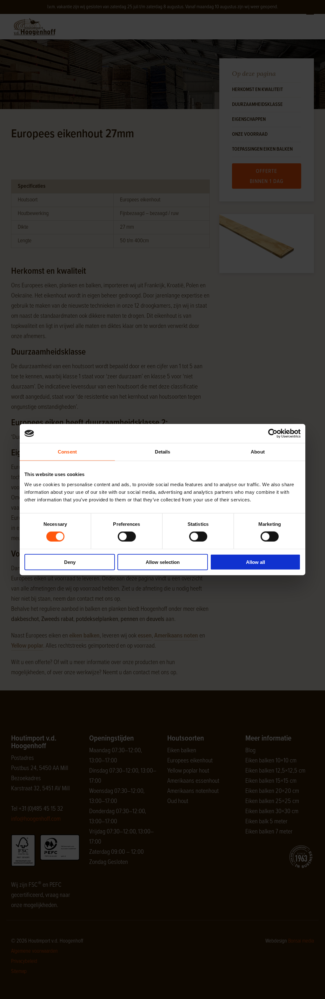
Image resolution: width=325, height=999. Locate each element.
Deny (70, 562)
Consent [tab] (67, 451)
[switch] (127, 537)
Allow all (255, 562)
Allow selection (163, 562)
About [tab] (258, 451)
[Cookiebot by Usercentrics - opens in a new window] (273, 433)
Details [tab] (162, 451)
